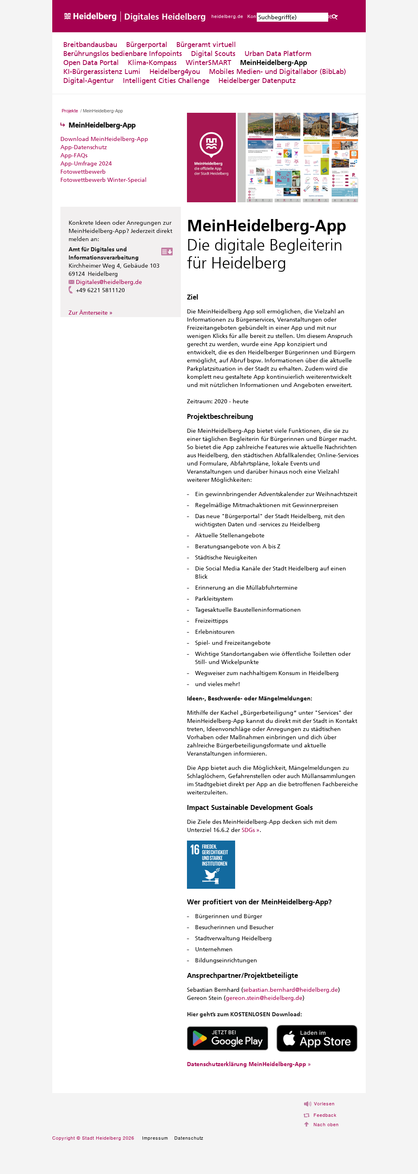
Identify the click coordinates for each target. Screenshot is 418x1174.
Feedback (325, 1115)
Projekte (70, 110)
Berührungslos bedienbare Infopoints (122, 53)
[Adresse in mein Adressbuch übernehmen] (167, 253)
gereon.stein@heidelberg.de (264, 998)
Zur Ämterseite (88, 312)
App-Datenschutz (83, 147)
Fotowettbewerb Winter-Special (103, 180)
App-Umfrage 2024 (86, 163)
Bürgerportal (146, 44)
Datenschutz (189, 1138)
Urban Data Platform (278, 53)
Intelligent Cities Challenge (166, 80)
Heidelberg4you (174, 71)
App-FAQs (73, 155)
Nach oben (326, 1124)
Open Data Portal (91, 62)
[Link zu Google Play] (227, 1050)
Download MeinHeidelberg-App (104, 139)
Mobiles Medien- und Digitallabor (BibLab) (277, 71)
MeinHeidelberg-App (273, 62)
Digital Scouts (213, 53)
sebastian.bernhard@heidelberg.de (290, 989)
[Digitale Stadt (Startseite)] (146, 30)
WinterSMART (208, 62)
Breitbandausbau (90, 44)
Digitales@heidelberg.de (109, 282)
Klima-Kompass (152, 62)
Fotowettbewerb (83, 171)
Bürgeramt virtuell (206, 44)
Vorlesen (324, 1103)
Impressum (155, 1138)
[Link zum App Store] (317, 1050)
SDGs (248, 830)
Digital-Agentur (88, 80)
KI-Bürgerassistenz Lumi (101, 71)
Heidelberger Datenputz (257, 80)
